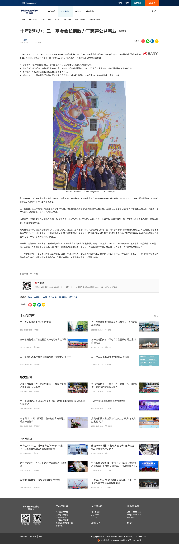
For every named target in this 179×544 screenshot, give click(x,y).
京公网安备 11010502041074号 (112, 540)
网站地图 (32, 536)
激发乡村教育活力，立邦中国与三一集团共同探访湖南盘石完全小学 (43, 385)
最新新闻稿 (33, 19)
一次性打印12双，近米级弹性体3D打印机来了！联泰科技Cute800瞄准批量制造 (41, 447)
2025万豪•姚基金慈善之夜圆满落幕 (108, 401)
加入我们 (94, 517)
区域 (57, 19)
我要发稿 (137, 3)
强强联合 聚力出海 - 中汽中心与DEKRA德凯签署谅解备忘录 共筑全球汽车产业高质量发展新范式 (114, 464)
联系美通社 (133, 506)
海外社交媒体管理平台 (64, 523)
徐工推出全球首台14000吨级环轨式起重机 (40, 480)
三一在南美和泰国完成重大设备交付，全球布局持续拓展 (114, 324)
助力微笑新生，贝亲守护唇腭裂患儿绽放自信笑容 (43, 464)
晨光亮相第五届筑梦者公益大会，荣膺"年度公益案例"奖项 (113, 420)
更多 (155, 316)
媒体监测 (151, 3)
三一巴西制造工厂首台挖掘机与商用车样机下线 (43, 339)
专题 (43, 19)
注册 (120, 3)
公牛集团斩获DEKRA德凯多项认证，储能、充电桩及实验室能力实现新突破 (113, 482)
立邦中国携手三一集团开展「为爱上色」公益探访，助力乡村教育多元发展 (114, 385)
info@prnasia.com (134, 514)
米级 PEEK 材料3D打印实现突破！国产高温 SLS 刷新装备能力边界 (112, 447)
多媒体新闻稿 (80, 19)
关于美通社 (97, 506)
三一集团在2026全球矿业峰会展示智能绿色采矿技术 (45, 356)
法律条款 (23, 536)
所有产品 (59, 525)
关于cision (95, 514)
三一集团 (23, 40)
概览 (23, 19)
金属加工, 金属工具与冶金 (45, 297)
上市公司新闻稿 (94, 19)
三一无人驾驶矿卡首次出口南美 (35, 322)
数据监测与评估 (62, 517)
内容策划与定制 (62, 512)
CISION (137, 536)
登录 (127, 3)
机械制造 (63, 297)
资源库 (78, 11)
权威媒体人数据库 (62, 520)
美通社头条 (66, 19)
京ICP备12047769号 (133, 540)
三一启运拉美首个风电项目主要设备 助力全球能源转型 (113, 341)
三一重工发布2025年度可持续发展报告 (110, 356)
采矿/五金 (73, 297)
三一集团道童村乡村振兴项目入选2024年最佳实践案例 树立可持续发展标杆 (52, 403)
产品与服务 (51, 11)
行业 (50, 19)
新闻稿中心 (65, 11)
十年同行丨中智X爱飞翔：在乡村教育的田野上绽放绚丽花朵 (42, 420)
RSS (40, 536)
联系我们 (90, 11)
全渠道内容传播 (62, 514)
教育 (30, 297)
